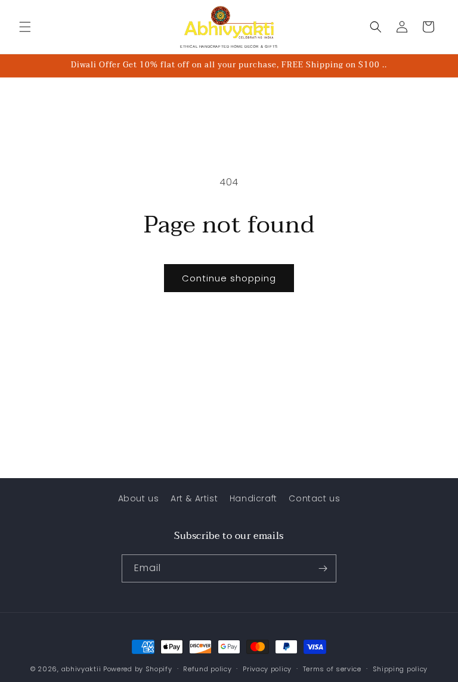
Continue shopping (229, 278)
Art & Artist (194, 498)
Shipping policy (400, 669)
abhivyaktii (81, 669)
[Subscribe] (323, 568)
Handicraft (253, 498)
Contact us (314, 498)
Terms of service (332, 669)
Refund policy (207, 669)
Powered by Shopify (137, 669)
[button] (25, 27)
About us (138, 498)
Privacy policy (267, 669)
